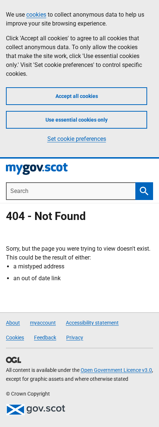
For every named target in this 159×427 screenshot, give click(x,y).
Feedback (45, 337)
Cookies (15, 337)
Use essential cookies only (76, 120)
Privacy (74, 337)
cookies (36, 14)
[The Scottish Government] (35, 409)
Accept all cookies (76, 96)
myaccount (43, 323)
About (13, 323)
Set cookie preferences (76, 138)
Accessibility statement (92, 323)
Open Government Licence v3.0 (116, 370)
